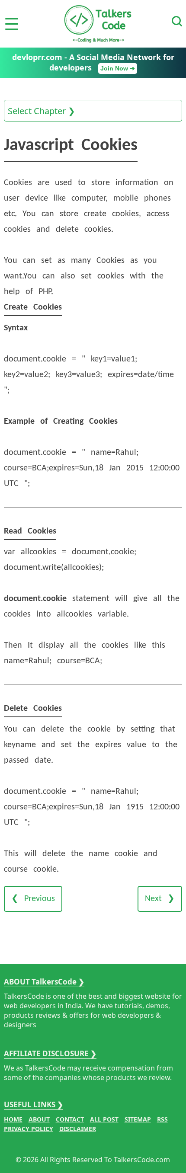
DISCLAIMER (77, 1129)
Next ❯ (160, 899)
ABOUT (39, 1119)
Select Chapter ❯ (41, 111)
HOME (13, 1119)
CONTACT (70, 1119)
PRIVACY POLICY (28, 1129)
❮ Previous (33, 899)
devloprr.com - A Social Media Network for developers (93, 62)
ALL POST (104, 1119)
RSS (162, 1119)
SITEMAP (138, 1119)
